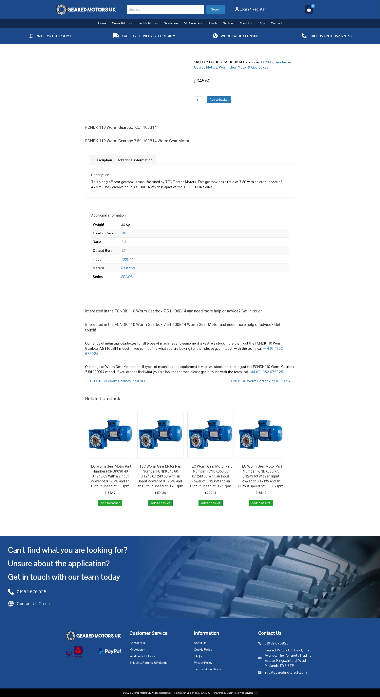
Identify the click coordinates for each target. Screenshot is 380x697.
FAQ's (198, 656)
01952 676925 (276, 643)
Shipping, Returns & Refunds (148, 663)
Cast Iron (128, 268)
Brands (212, 23)
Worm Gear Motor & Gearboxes (243, 67)
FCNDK (267, 62)
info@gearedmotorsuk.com (285, 672)
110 (123, 233)
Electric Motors (148, 23)
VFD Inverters (193, 23)
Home (102, 23)
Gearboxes (171, 23)
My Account (137, 649)
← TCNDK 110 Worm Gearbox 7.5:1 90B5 (116, 381)
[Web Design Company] (255, 692)
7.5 (123, 242)
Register (259, 9)
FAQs (261, 23)
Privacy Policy (203, 663)
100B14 (127, 259)
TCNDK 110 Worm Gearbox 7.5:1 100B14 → (262, 381)
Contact (276, 23)
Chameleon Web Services (240, 692)
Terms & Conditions (207, 669)
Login (244, 9)
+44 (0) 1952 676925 (266, 372)
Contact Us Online (33, 603)
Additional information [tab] (135, 160)
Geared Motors (122, 23)
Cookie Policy (203, 649)
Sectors (228, 23)
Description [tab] (103, 160)
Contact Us (137, 643)
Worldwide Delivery (142, 656)
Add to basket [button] (110, 503)
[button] (215, 9)
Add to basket (219, 99)
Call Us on (320, 36)
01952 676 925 (342, 36)
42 (123, 250)
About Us (245, 23)
